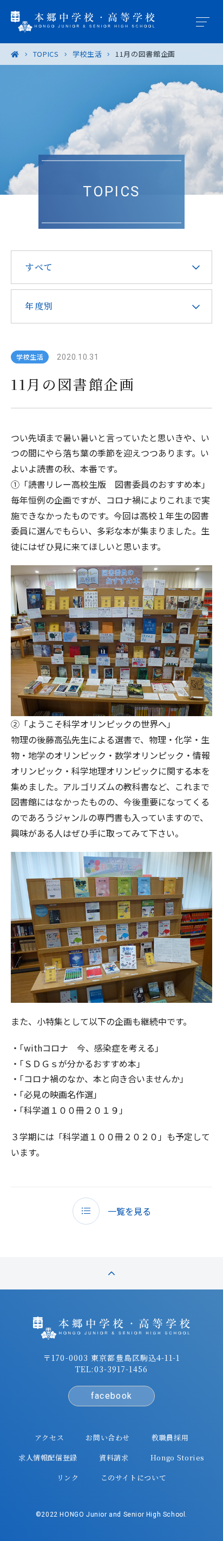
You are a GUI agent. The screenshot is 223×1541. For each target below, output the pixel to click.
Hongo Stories (177, 1457)
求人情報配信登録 (47, 1457)
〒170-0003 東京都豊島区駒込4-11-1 (111, 1357)
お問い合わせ (108, 1437)
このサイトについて (134, 1477)
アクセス (49, 1437)
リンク (68, 1477)
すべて (39, 267)
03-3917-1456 (121, 1369)
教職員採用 (170, 1437)
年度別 (39, 306)
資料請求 (114, 1457)
